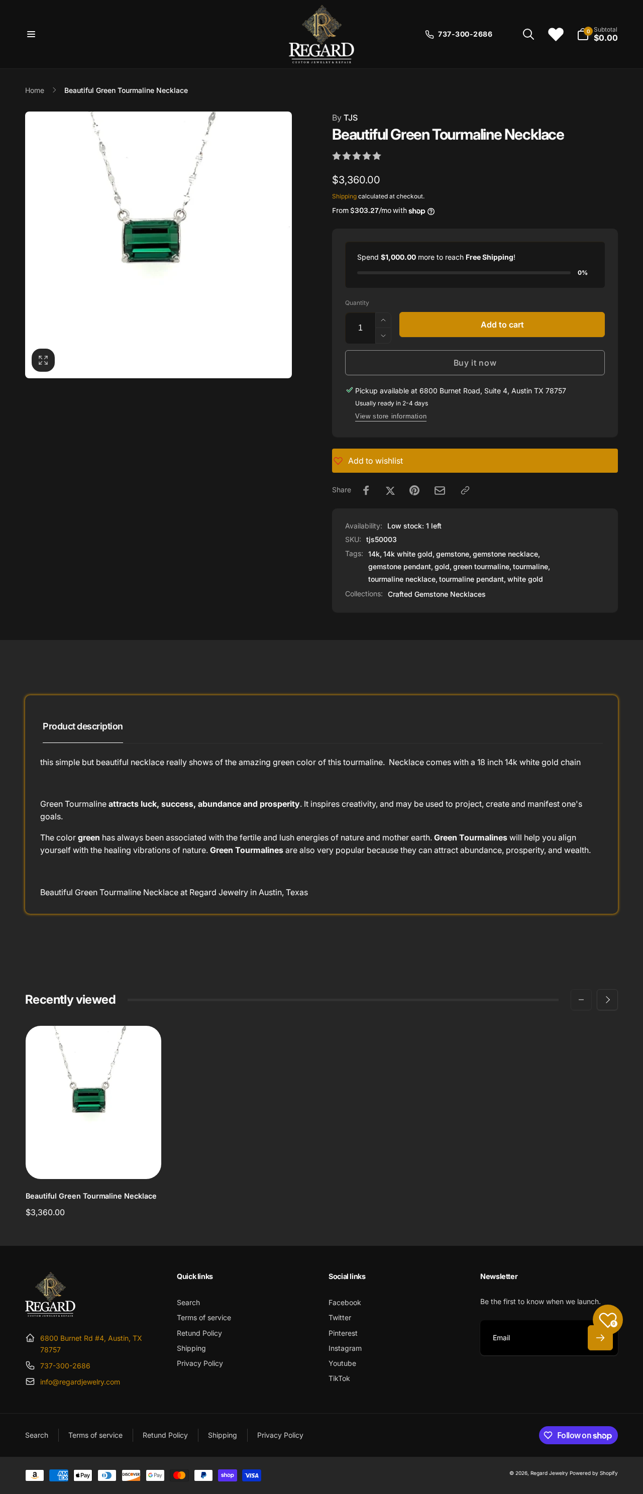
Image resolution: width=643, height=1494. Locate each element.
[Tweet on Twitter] (390, 490)
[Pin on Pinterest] (414, 490)
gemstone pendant (399, 566)
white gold (525, 579)
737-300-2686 (65, 1365)
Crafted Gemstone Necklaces (437, 594)
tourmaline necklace (402, 579)
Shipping (344, 196)
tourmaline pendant (471, 579)
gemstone (452, 554)
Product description (83, 726)
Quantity (357, 302)
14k (374, 554)
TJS (345, 118)
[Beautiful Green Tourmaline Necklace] (94, 1160)
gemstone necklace (505, 554)
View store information (390, 416)
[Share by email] (440, 490)
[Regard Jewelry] (50, 1314)
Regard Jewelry (549, 1473)
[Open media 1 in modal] (158, 245)
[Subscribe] (600, 1337)
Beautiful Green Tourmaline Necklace (91, 1196)
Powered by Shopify (594, 1473)
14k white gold (408, 554)
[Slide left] (581, 999)
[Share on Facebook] (366, 490)
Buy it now (475, 363)
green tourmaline (481, 566)
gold (442, 566)
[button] (31, 34)
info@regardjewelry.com (80, 1381)
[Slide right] (607, 999)
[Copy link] (465, 490)
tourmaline (530, 566)
